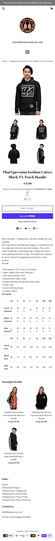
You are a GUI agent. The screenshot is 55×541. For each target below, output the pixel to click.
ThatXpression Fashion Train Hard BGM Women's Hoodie (14, 415)
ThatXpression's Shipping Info (14, 491)
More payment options (27, 221)
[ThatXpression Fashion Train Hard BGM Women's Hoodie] (14, 398)
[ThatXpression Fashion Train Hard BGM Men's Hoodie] (14, 439)
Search (5, 485)
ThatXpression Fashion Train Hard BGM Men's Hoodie (13, 456)
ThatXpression (34, 531)
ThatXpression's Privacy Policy (15, 497)
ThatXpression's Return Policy (14, 494)
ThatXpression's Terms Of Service (16, 500)
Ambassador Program (11, 488)
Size (27, 195)
